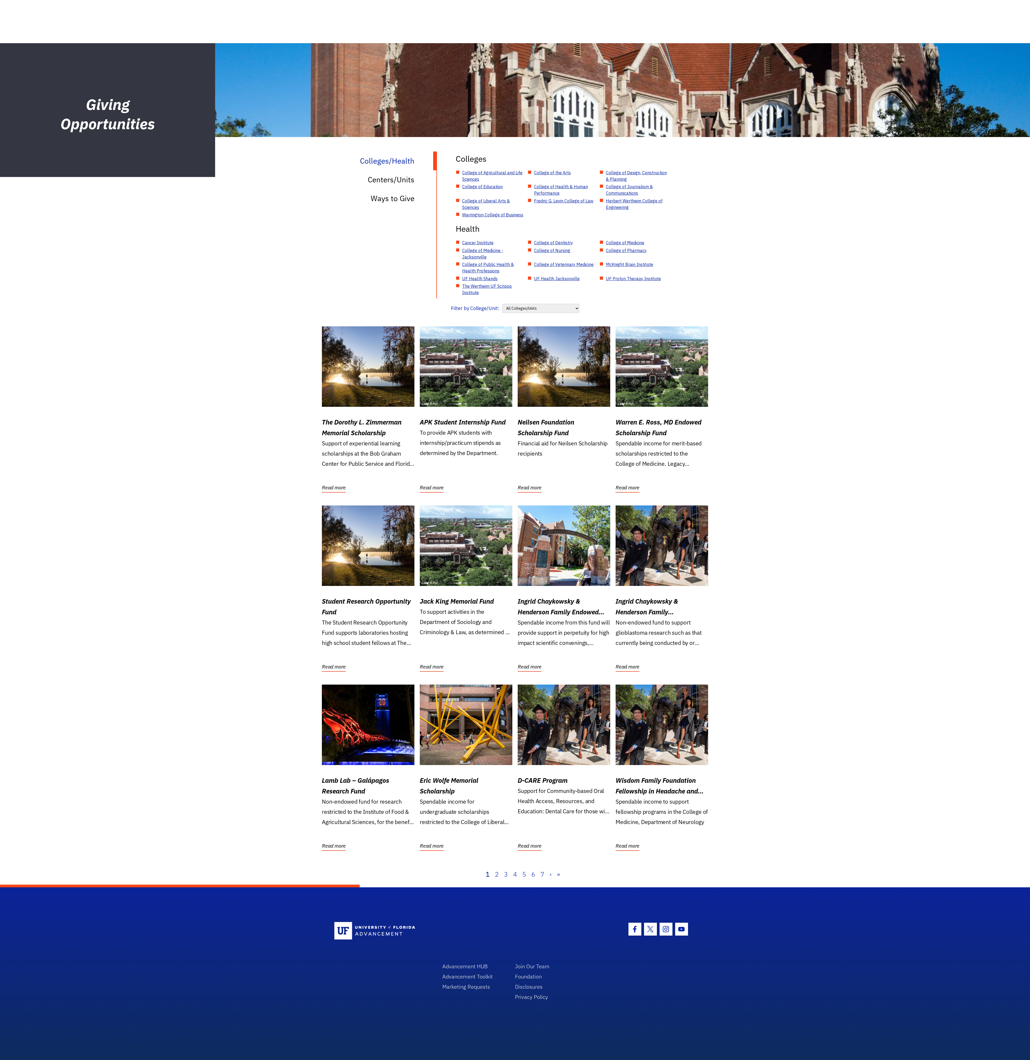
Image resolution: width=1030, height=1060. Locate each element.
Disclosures (529, 986)
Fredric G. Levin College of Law (563, 201)
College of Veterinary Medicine (564, 264)
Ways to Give (392, 198)
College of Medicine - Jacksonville (482, 254)
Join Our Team (532, 966)
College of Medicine (625, 242)
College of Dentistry (553, 242)
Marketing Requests (466, 986)
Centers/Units (391, 179)
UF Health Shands (480, 278)
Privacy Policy (531, 996)
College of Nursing (552, 250)
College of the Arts (552, 172)
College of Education (482, 186)
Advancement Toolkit (467, 976)
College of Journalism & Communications (629, 190)
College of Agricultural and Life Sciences (492, 176)
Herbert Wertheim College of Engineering (634, 204)
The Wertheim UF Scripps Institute (487, 289)
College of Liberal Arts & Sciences (486, 204)
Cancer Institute (478, 242)
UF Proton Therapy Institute (633, 278)
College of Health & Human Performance (561, 190)
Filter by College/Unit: (475, 308)
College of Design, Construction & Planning (636, 176)
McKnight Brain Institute (629, 264)
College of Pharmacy (626, 250)
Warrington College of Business (492, 214)
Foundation (528, 976)
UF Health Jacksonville (557, 278)
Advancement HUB (465, 966)
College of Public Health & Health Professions (488, 268)
